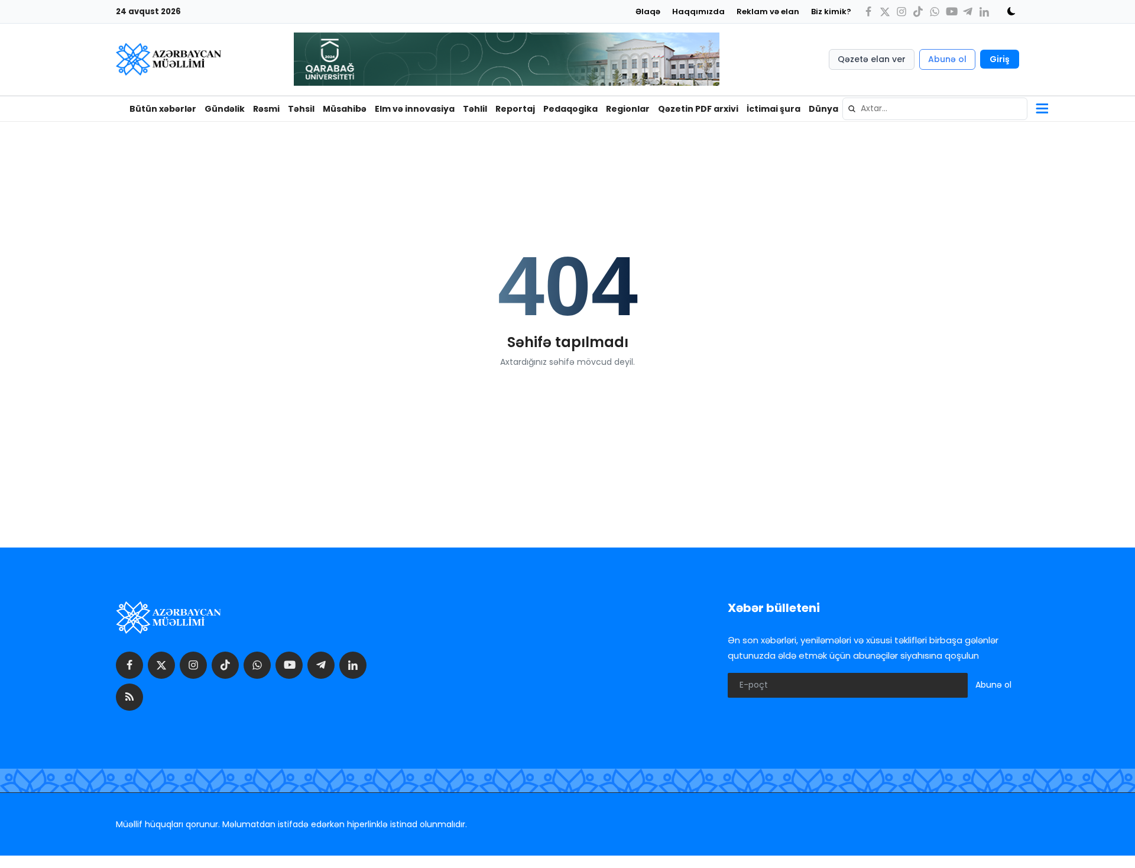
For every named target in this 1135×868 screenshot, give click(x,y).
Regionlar (628, 109)
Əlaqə (647, 11)
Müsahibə (345, 109)
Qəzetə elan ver (872, 59)
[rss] (129, 697)
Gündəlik (225, 109)
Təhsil (301, 109)
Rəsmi (266, 109)
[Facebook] (868, 11)
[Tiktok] (918, 11)
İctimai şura (773, 109)
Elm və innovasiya (415, 109)
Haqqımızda (698, 11)
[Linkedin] (984, 11)
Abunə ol (947, 59)
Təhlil (475, 109)
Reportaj (515, 109)
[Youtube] (951, 11)
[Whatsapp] (934, 11)
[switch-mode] (1007, 11)
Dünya (823, 109)
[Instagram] (901, 11)
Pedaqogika (570, 109)
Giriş (1000, 59)
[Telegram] (967, 11)
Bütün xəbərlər (162, 109)
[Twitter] (885, 11)
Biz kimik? (831, 11)
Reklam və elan (768, 11)
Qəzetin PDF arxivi (698, 109)
